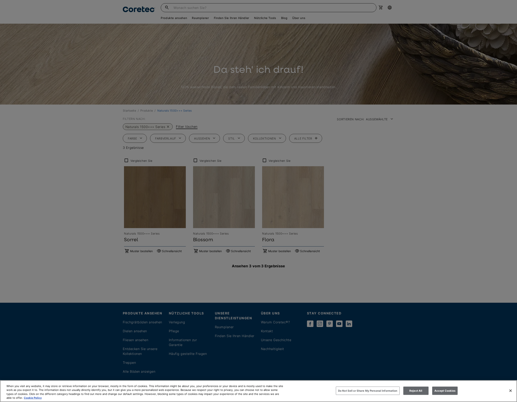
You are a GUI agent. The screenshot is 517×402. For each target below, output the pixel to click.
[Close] (510, 390)
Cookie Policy (33, 397)
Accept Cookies (445, 390)
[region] (258, 391)
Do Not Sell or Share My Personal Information (367, 390)
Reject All (415, 390)
